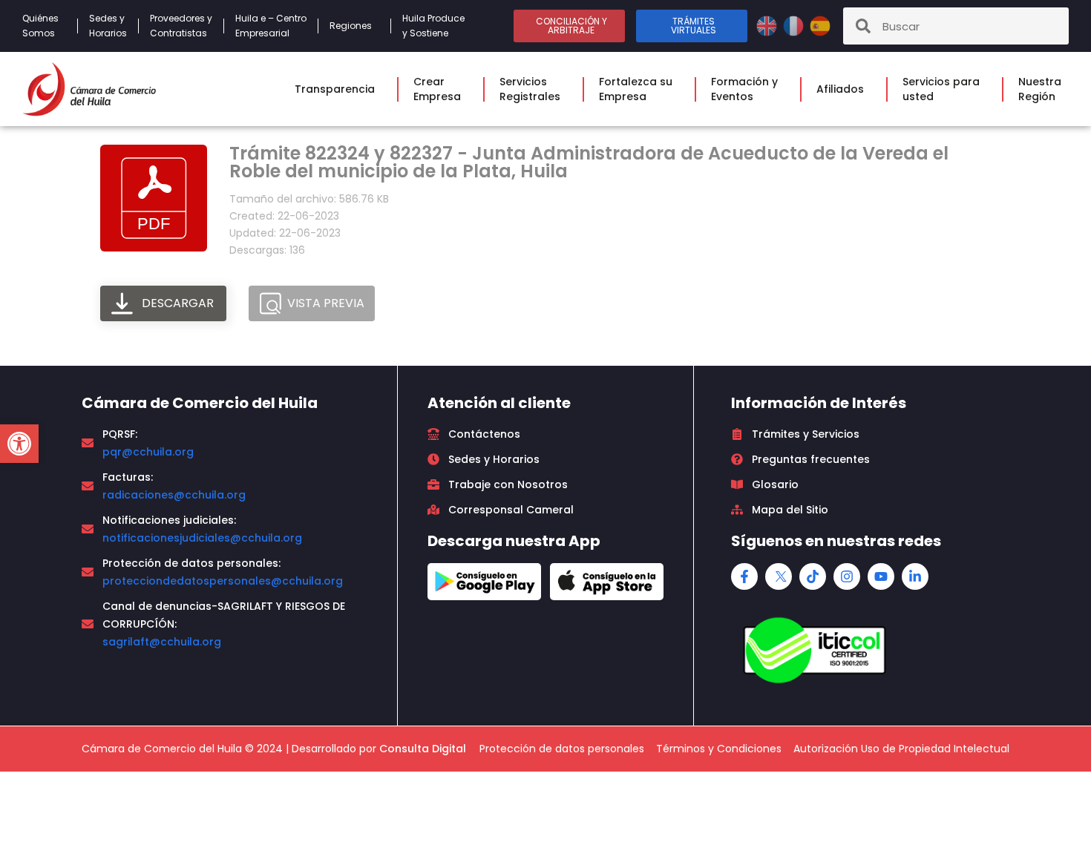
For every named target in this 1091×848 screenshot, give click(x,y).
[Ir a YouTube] (881, 576)
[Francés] (795, 24)
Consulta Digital (422, 748)
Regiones (351, 25)
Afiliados (840, 89)
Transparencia (335, 89)
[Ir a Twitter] (778, 576)
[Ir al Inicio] (89, 89)
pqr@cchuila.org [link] (148, 451)
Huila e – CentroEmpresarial (271, 25)
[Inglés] (768, 24)
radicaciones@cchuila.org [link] (174, 494)
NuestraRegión (1039, 89)
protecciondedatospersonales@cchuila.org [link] (222, 580)
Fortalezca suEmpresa (635, 89)
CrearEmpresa (437, 89)
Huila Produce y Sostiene (433, 25)
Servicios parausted (941, 89)
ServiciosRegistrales (529, 89)
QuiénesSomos (40, 25)
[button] (19, 443)
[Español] (820, 24)
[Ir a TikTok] (812, 576)
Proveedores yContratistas (181, 25)
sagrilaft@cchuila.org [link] (161, 641)
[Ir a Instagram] (846, 576)
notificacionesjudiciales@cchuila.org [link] (202, 537)
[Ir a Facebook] (744, 576)
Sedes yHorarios (108, 25)
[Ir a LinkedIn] (915, 576)
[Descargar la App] (484, 581)
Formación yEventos (744, 89)
